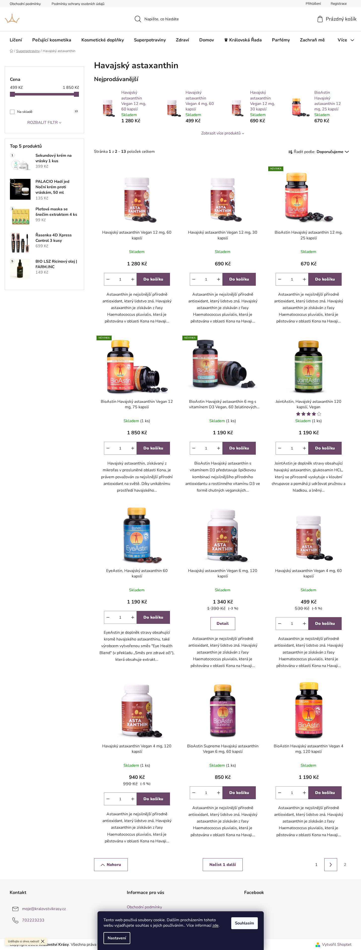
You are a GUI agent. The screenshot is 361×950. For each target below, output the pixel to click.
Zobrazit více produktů (221, 133)
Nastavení (117, 938)
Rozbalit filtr (42, 122)
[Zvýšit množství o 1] (132, 279)
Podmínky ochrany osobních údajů (78, 3)
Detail (223, 623)
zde (215, 925)
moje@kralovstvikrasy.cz (44, 909)
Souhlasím (244, 923)
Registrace (339, 3)
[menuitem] (16, 40)
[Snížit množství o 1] (108, 279)
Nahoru (114, 864)
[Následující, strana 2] (330, 864)
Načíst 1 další (222, 864)
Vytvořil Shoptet (337, 944)
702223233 (33, 920)
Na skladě (47, 111)
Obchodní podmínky (25, 3)
